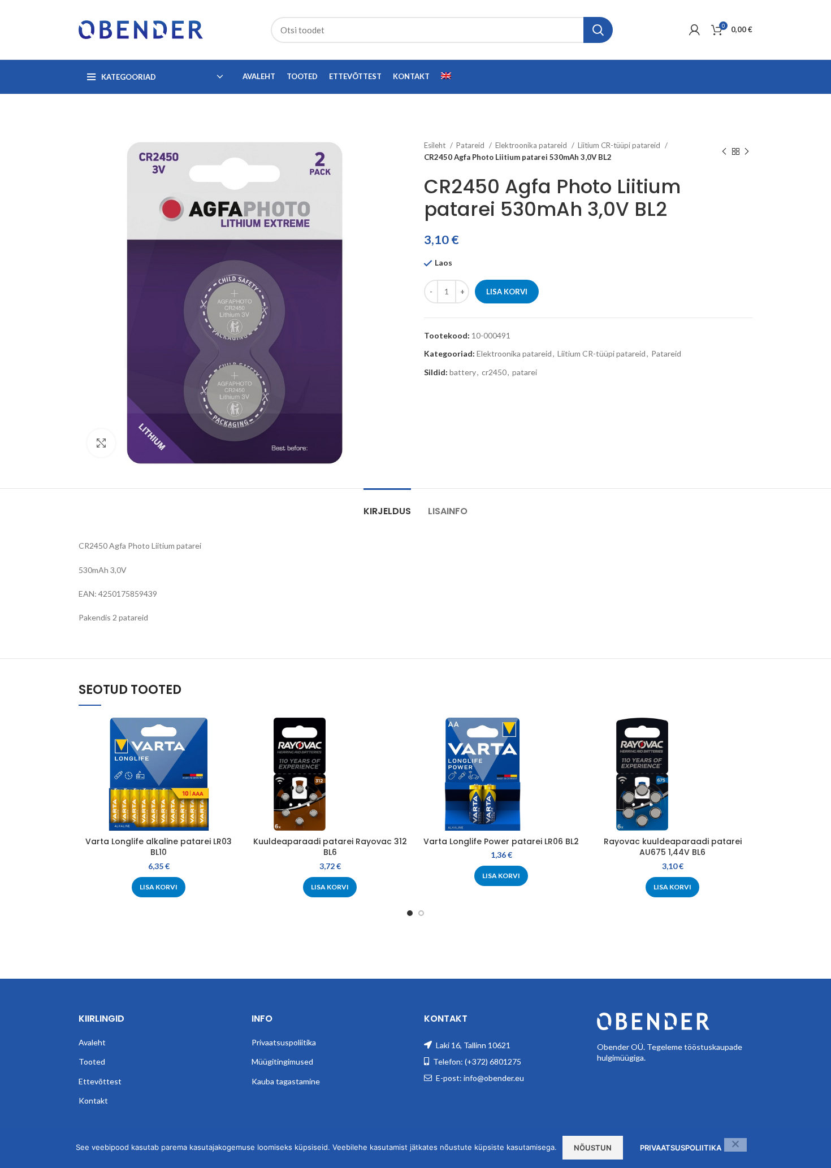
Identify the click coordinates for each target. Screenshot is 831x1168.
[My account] (694, 30)
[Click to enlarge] (101, 443)
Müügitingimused (282, 1061)
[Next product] (746, 151)
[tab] (387, 505)
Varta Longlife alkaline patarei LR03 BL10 (158, 847)
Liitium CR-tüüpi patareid (620, 145)
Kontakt (93, 1100)
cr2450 (494, 372)
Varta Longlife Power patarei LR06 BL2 (501, 841)
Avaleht (92, 1042)
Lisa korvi (506, 291)
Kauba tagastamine (286, 1081)
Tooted (92, 1061)
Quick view (230, 736)
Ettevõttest (100, 1081)
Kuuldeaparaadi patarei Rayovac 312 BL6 (330, 847)
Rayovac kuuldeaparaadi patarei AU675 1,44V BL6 (673, 847)
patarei (524, 372)
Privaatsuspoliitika (284, 1042)
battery (462, 372)
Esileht (435, 145)
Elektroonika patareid (532, 145)
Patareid (471, 145)
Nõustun (593, 1147)
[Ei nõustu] (735, 1145)
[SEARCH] (598, 30)
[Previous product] (724, 151)
